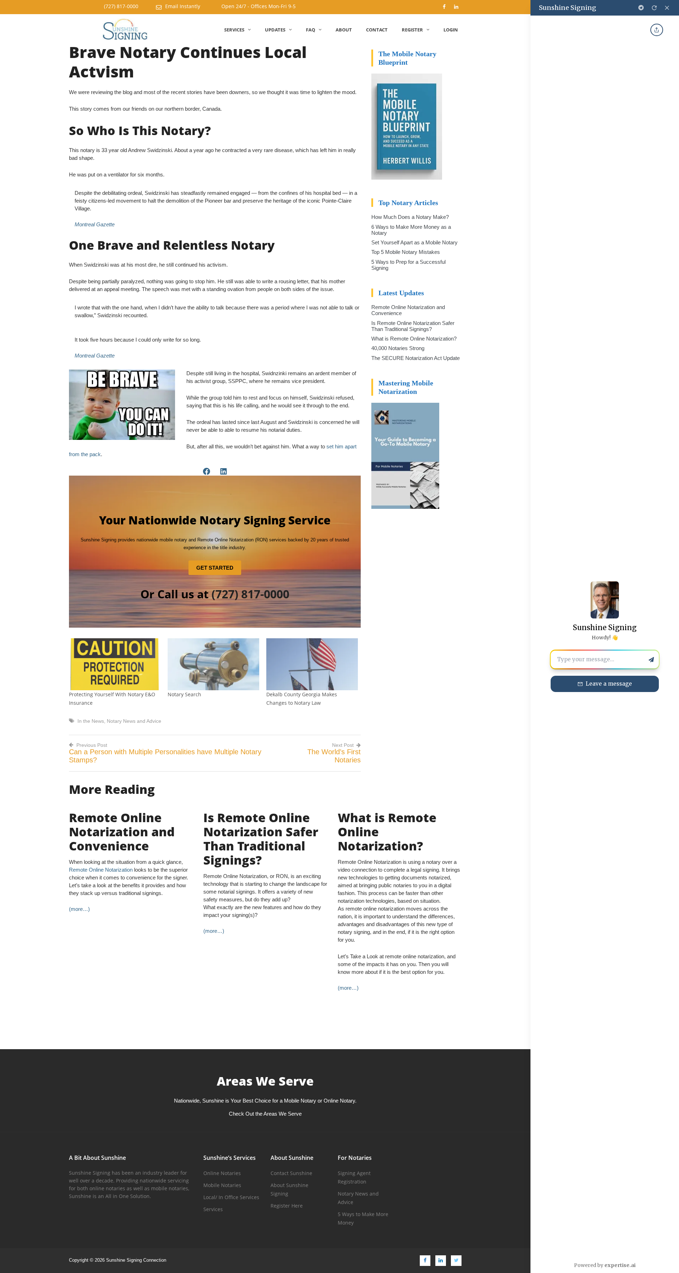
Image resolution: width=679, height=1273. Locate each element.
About (344, 30)
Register (412, 30)
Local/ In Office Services (231, 1197)
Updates (275, 30)
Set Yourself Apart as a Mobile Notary (414, 242)
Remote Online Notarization (101, 870)
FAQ (310, 30)
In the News (90, 721)
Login (450, 30)
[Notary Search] (213, 664)
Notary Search (184, 694)
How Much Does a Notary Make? (410, 217)
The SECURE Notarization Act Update (415, 358)
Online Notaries (222, 1173)
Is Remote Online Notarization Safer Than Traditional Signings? (412, 326)
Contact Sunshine (291, 1173)
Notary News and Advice (134, 721)
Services (234, 30)
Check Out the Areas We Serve (265, 1114)
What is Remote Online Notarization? (414, 339)
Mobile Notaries (222, 1185)
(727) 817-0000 (121, 6)
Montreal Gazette (95, 224)
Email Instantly (182, 6)
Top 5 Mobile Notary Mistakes (405, 252)
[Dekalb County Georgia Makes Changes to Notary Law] (312, 664)
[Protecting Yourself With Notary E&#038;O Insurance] (115, 664)
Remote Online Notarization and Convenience (122, 831)
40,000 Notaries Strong (397, 348)
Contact (377, 30)
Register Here (287, 1205)
